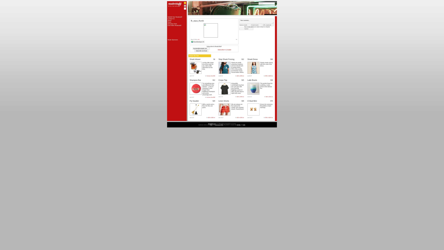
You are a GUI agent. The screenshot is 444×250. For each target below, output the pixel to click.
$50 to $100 (268, 76)
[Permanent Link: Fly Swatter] (196, 115)
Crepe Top (223, 80)
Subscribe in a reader (224, 50)
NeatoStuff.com (212, 123)
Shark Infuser (195, 59)
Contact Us (171, 19)
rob (198, 39)
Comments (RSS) (219, 124)
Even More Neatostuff (174, 25)
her (207, 76)
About (169, 20)
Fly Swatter (194, 101)
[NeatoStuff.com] (177, 16)
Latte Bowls (252, 80)
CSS (244, 124)
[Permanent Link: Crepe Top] (225, 94)
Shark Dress (252, 59)
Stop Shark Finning (226, 59)
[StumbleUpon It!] (198, 42)
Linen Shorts (224, 101)
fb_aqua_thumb (197, 21)
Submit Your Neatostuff (175, 17)
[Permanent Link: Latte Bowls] (253, 94)
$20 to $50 (239, 76)
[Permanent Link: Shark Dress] (253, 73)
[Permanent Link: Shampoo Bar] (196, 94)
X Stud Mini (252, 101)
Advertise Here (172, 24)
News (169, 22)
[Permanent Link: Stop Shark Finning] (225, 73)
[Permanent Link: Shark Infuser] (196, 73)
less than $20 (212, 76)
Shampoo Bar (195, 80)
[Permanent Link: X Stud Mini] (253, 115)
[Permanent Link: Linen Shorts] (225, 115)
